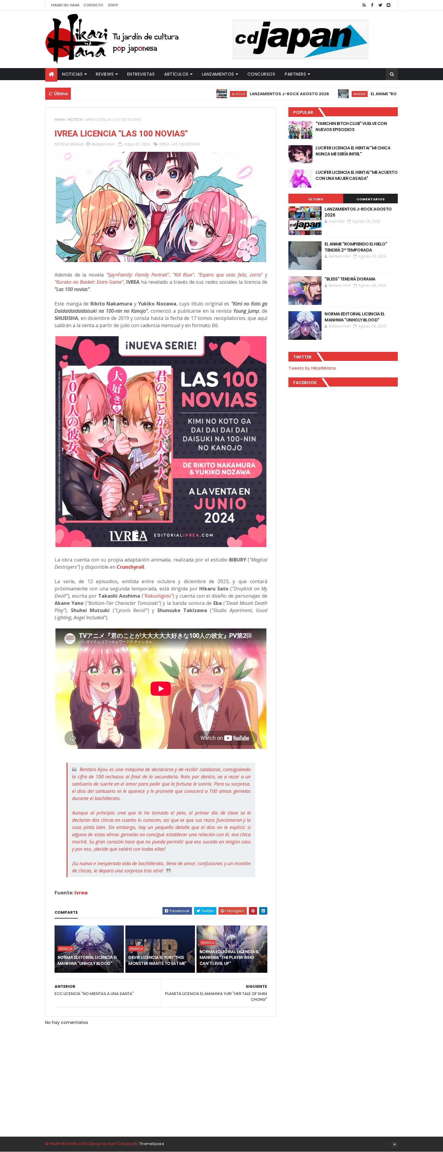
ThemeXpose (151, 1143)
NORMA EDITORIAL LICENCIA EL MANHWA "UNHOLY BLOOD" (88, 960)
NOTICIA (75, 119)
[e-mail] (388, 5)
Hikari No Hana (65, 5)
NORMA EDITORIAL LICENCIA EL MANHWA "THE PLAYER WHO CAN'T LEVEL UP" (229, 957)
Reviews (105, 74)
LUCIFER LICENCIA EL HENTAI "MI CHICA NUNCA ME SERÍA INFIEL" (353, 151)
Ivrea (81, 892)
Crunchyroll (130, 567)
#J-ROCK (208, 94)
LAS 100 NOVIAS (185, 144)
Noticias (72, 74)
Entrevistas (141, 74)
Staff (113, 5)
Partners (295, 74)
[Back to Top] (394, 1144)
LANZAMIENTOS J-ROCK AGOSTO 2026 (260, 94)
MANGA (77, 144)
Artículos (176, 74)
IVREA (164, 144)
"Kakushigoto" (158, 596)
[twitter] (380, 5)
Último (315, 199)
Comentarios (371, 199)
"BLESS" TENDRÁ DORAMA (350, 279)
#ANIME (330, 94)
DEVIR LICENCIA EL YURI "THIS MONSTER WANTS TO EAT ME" (157, 960)
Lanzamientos (218, 74)
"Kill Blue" (183, 274)
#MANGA (65, 949)
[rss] (364, 5)
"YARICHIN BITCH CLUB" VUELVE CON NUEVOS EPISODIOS (351, 127)
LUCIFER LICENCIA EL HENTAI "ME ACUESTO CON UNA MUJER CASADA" (356, 175)
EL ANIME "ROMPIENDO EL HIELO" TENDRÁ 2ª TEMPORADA (356, 247)
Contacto (93, 5)
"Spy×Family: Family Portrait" (137, 274)
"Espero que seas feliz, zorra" (230, 274)
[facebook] (372, 5)
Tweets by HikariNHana (312, 368)
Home (60, 119)
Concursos (261, 74)
